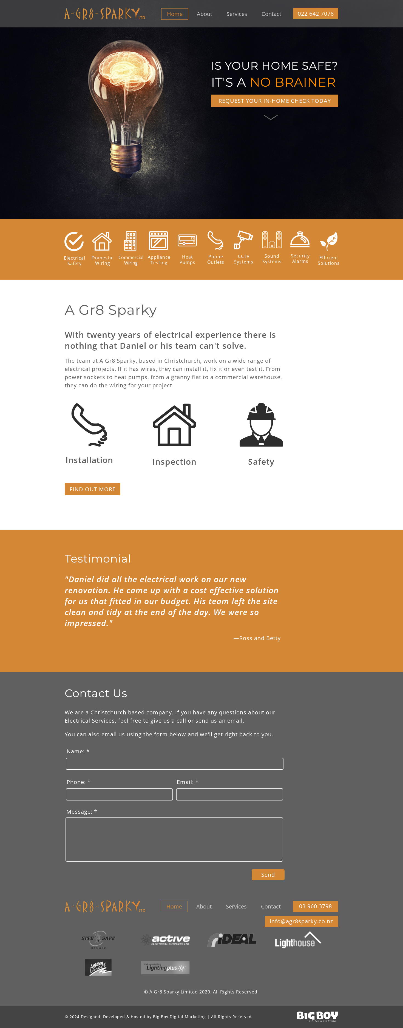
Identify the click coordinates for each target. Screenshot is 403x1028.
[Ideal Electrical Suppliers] (231, 940)
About (204, 14)
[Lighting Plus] (165, 967)
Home (175, 14)
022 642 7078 (316, 13)
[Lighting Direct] (98, 967)
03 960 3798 (315, 906)
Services (236, 14)
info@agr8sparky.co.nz (301, 921)
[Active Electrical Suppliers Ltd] (165, 940)
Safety (261, 461)
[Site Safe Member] (98, 940)
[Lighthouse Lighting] (298, 940)
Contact (271, 14)
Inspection (174, 461)
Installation (89, 459)
